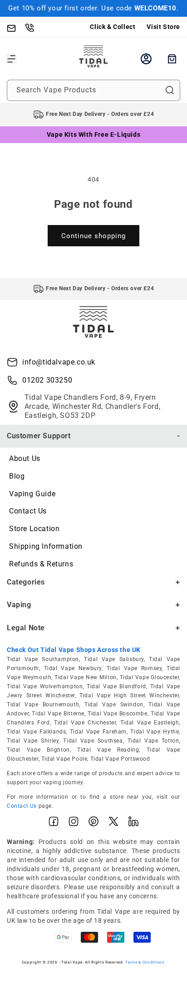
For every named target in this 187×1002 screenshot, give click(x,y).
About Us (24, 458)
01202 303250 (47, 380)
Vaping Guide (32, 493)
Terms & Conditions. (145, 962)
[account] (146, 59)
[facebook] (53, 823)
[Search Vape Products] (170, 90)
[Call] (34, 27)
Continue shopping (93, 236)
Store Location (34, 528)
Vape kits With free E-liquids (93, 134)
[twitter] (113, 823)
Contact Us (28, 511)
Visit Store (163, 26)
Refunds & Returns (41, 564)
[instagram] (73, 823)
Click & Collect (112, 26)
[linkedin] (133, 823)
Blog (17, 476)
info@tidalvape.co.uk (58, 362)
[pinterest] (93, 823)
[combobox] (93, 90)
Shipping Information (46, 546)
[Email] (16, 27)
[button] (11, 59)
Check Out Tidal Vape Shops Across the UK (74, 649)
